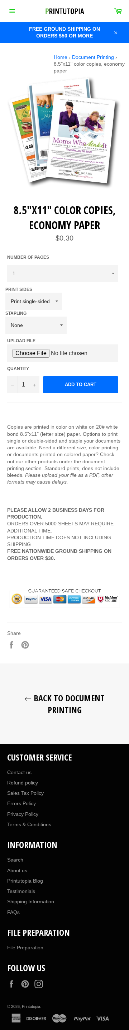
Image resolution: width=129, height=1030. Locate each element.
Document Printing (93, 57)
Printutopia (31, 1006)
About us (17, 870)
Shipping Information (30, 901)
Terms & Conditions (29, 824)
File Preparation (25, 947)
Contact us (19, 772)
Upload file (21, 340)
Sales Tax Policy (25, 793)
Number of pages (28, 257)
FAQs (13, 912)
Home (60, 57)
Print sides (18, 289)
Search (15, 860)
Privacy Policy (22, 814)
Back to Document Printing (68, 704)
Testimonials (21, 891)
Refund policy (22, 783)
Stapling (16, 313)
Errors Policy (21, 803)
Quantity (18, 368)
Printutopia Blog (25, 881)
